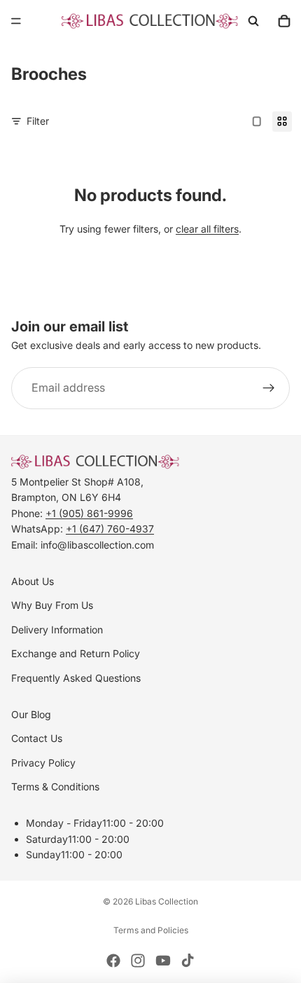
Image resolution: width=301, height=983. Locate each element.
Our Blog (31, 714)
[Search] (253, 21)
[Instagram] (138, 960)
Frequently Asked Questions (76, 678)
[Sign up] (269, 388)
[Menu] (16, 21)
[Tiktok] (187, 960)
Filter (38, 121)
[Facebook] (113, 960)
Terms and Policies (150, 930)
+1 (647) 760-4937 (110, 529)
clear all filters (207, 229)
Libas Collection (166, 901)
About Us (32, 581)
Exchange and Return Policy (75, 653)
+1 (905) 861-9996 (89, 513)
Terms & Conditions (55, 786)
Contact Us (36, 738)
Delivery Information (57, 629)
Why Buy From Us (52, 605)
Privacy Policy (43, 763)
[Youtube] (163, 960)
